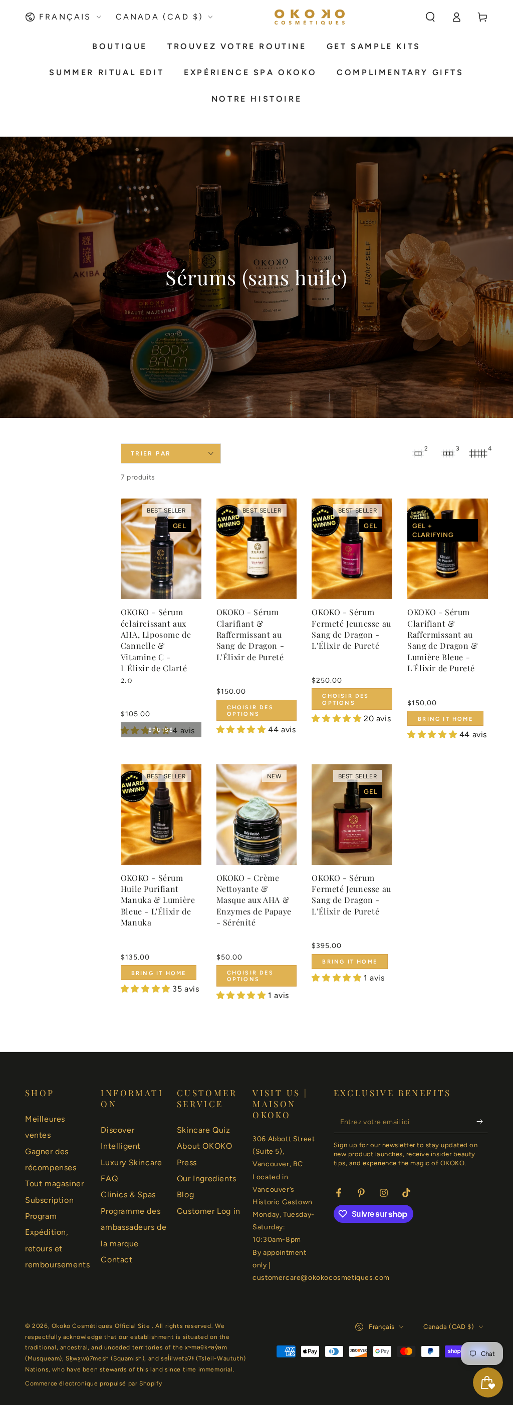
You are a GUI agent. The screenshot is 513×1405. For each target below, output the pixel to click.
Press (187, 1162)
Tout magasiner (54, 1183)
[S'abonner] (482, 1122)
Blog (185, 1194)
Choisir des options (250, 710)
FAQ (109, 1178)
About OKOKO (204, 1146)
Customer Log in (208, 1211)
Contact (116, 1259)
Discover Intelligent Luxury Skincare (131, 1146)
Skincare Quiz (203, 1130)
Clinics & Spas (128, 1194)
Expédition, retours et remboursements (57, 1248)
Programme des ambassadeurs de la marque (133, 1227)
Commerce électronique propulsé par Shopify (93, 1383)
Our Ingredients (206, 1178)
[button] (430, 17)
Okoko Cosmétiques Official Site (102, 1325)
